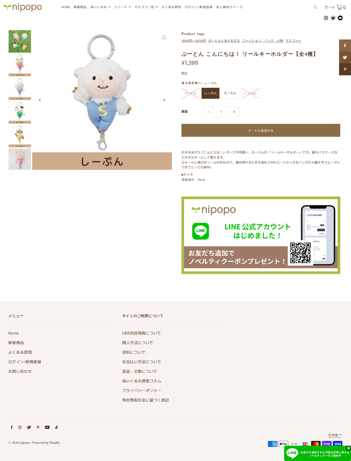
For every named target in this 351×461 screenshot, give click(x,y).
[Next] (164, 99)
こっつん (250, 93)
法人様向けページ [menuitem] (229, 7)
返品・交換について (139, 371)
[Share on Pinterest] (345, 69)
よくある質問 (20, 352)
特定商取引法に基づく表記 (145, 400)
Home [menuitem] (65, 7)
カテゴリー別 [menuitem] (144, 7)
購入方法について (138, 342)
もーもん (230, 93)
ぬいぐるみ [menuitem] (98, 7)
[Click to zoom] (164, 37)
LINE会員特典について (141, 333)
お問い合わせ (20, 371)
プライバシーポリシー (141, 390)
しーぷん (210, 93)
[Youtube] (47, 428)
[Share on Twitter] (345, 57)
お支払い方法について (141, 361)
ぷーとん (190, 93)
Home (13, 333)
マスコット (293, 40)
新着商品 (16, 342)
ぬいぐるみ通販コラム (141, 381)
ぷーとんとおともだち (224, 40)
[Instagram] (19, 428)
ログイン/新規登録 (24, 361)
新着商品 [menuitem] (80, 7)
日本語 (333, 435)
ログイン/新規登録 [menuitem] (199, 7)
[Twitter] (29, 428)
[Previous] (40, 99)
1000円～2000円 (193, 40)
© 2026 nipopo (18, 442)
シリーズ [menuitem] (121, 7)
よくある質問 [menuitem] (171, 7)
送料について (134, 352)
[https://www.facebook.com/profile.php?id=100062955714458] (345, 45)
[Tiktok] (56, 428)
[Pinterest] (38, 428)
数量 (184, 111)
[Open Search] (315, 6)
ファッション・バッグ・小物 (262, 40)
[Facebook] (12, 428)
